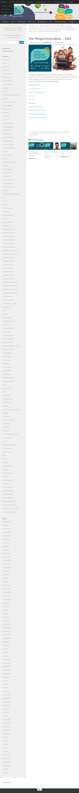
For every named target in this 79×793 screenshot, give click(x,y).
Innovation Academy (8, 187)
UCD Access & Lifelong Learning (62, 28)
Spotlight (6, 363)
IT (38, 26)
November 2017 (7, 723)
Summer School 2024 (8, 381)
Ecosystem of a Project (9, 148)
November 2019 (7, 666)
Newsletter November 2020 (10, 286)
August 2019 (6, 677)
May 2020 (6, 649)
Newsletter (48, 26)
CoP (49, 2)
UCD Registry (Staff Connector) (37, 110)
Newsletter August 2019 (9, 240)
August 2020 (6, 642)
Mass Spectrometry (8, 215)
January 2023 (7, 557)
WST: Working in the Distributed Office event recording (35, 154)
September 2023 (7, 353)
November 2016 (7, 765)
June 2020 (6, 645)
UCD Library (49, 29)
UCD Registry (57, 29)
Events (11, 2)
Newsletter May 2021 (8, 271)
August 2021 (6, 603)
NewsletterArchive (8, 296)
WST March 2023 (7, 487)
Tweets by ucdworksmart (8, 51)
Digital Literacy (7, 134)
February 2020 (7, 659)
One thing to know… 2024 (10, 303)
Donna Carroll (34, 42)
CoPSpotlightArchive (8, 123)
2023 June (6, 59)
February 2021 (7, 620)
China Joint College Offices (10, 102)
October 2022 (7, 564)
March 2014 (6, 772)
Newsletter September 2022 (10, 293)
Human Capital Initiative (9, 180)
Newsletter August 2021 (9, 247)
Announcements (7, 84)
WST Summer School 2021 (10, 501)
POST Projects (33, 28)
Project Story (7, 324)
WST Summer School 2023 (10, 505)
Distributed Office (40, 2)
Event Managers (7, 155)
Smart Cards (6, 360)
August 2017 (6, 733)
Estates (5, 151)
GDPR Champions (8, 169)
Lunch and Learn (8, 208)
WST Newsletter (21, 2)
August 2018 (6, 709)
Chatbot (6, 98)
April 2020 (6, 652)
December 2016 (7, 762)
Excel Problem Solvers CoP (10, 162)
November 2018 (7, 702)
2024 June (6, 66)
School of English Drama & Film (11, 346)
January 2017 (7, 758)
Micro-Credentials (8, 222)
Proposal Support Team (45, 28)
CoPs (5, 119)
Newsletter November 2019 (10, 282)
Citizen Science (7, 109)
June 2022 (6, 574)
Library (42, 26)
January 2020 (7, 663)
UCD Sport (6, 430)
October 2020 (7, 635)
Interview (6, 190)
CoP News (6, 112)
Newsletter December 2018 (10, 250)
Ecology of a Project (8, 144)
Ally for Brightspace (8, 81)
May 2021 (6, 613)
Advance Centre (7, 77)
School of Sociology (8, 349)
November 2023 (7, 536)
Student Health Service (9, 377)
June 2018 (6, 712)
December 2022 (7, 560)
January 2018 (7, 719)
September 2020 (7, 638)
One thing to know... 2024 (60, 26)
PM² (5, 310)
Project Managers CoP (9, 321)
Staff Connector (7, 367)
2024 (5, 63)
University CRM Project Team (46, 31)
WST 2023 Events (7, 480)
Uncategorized (7, 438)
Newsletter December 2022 (10, 254)
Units (35, 31)
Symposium (6, 388)
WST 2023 (58, 31)
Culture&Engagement (9, 127)
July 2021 (6, 606)
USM (5, 455)
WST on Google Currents (7, 12)
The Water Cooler (8, 399)
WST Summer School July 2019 (11, 508)
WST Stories (30, 2)
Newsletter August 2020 (9, 243)
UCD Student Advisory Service (37, 114)
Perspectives (6, 307)
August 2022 (6, 571)
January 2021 (7, 624)
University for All (7, 448)
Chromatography (8, 105)
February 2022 (7, 585)
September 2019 (7, 673)
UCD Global (6, 416)
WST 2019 (6, 462)
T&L (4, 392)
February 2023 (7, 553)
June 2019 (6, 684)
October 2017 (7, 726)
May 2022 (6, 578)
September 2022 (7, 567)
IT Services (32, 96)
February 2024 (7, 528)
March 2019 (6, 691)
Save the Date (7, 332)
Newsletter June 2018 (8, 257)
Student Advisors (7, 370)
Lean (5, 201)
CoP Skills (6, 116)
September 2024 (7, 521)
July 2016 (6, 769)
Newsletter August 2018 (9, 236)
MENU (5, 218)
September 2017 (7, 730)
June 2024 (6, 525)
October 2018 (7, 705)
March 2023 (6, 550)
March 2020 (6, 656)
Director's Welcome (8, 137)
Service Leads (7, 356)
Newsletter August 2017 (9, 233)
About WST (4, 2)
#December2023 (35, 132)
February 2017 (7, 755)
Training (5, 406)
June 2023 (6, 543)
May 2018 (6, 716)
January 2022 (7, 589)
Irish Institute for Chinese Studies (11, 194)
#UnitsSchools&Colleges (33, 134)
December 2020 (7, 627)
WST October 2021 (8, 491)
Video (5, 459)
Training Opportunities (59, 2)
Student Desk (7, 374)
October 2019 (7, 670)
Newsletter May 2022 (8, 275)
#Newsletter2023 (43, 132)
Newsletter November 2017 (10, 278)
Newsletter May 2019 (8, 264)
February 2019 (7, 695)
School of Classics (8, 342)
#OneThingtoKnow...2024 (52, 132)
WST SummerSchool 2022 (9, 512)
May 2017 (6, 744)
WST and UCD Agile (6, 9)
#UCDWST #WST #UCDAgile (63, 132)
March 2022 (6, 581)
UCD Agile (70, 2)
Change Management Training (11, 95)
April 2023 (6, 546)
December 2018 (7, 698)
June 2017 (6, 741)
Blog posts (6, 88)
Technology (6, 395)
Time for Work (7, 402)
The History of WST (6, 6)
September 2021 (7, 599)
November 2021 (7, 592)
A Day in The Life (7, 74)
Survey (5, 385)
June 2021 (6, 610)
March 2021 (6, 617)
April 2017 (6, 748)
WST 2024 (6, 483)
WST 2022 (6, 469)
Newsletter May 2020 (8, 268)
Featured (6, 165)
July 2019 (6, 680)
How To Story (7, 176)
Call (4, 91)
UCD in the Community (38, 29)
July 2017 (6, 737)
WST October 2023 (8, 498)
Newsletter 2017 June (8, 229)
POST (70, 26)
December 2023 (33, 26)
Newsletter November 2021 (10, 289)
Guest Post (6, 172)
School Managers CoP (9, 335)
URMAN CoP (6, 452)
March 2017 (6, 751)
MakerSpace (6, 211)
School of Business (8, 339)
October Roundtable (8, 300)
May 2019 (6, 688)
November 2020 (7, 631)
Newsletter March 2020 (9, 261)
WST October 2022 (8, 494)
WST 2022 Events (7, 473)
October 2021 (7, 596)
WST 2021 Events (7, 466)
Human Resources (8, 183)
